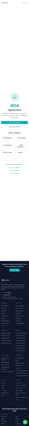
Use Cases (18, 368)
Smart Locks (4, 315)
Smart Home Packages (21, 333)
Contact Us (15, 170)
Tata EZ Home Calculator (7, 371)
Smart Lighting (4, 305)
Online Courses (19, 365)
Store (2, 395)
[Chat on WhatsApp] (25, 422)
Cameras (3, 318)
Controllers (4, 310)
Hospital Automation (6, 340)
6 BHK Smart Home (20, 348)
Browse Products (15, 126)
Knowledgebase (20, 358)
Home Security (19, 308)
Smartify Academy (20, 363)
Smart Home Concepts (21, 370)
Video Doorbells (5, 321)
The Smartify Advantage (22, 375)
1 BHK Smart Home (20, 335)
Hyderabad (4, 421)
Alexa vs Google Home (21, 397)
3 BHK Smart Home (20, 340)
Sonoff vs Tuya (19, 388)
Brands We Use (5, 393)
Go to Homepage (15, 122)
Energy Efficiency (20, 323)
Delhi (16, 416)
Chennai (17, 419)
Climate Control (5, 323)
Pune (16, 421)
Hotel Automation (5, 338)
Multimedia (18, 318)
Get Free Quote (15, 270)
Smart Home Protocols (21, 373)
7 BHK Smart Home (20, 350)
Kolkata (3, 423)
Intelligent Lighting (20, 305)
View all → (3, 325)
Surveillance (19, 313)
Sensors (3, 313)
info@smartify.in (7, 294)
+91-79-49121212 (16, 167)
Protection (18, 321)
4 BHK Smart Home (20, 343)
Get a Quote (15, 173)
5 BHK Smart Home (20, 345)
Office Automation (5, 335)
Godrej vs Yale (19, 383)
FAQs (2, 388)
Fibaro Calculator (5, 364)
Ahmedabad (18, 423)
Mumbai (3, 419)
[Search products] (23, 2)
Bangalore (3, 416)
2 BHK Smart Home (20, 338)
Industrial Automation (6, 343)
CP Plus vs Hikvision (21, 385)
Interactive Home (20, 315)
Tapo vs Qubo (19, 390)
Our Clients (4, 390)
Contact (3, 385)
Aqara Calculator (5, 362)
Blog (17, 360)
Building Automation (6, 333)
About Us (3, 383)
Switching (3, 308)
